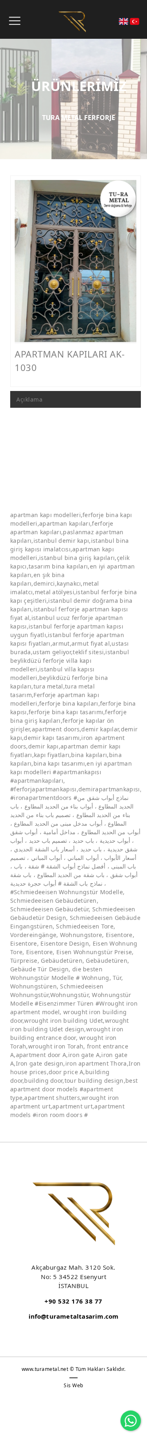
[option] (75, 261)
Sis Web (73, 1385)
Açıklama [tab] (29, 399)
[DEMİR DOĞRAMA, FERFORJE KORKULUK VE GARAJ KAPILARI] (72, 21)
